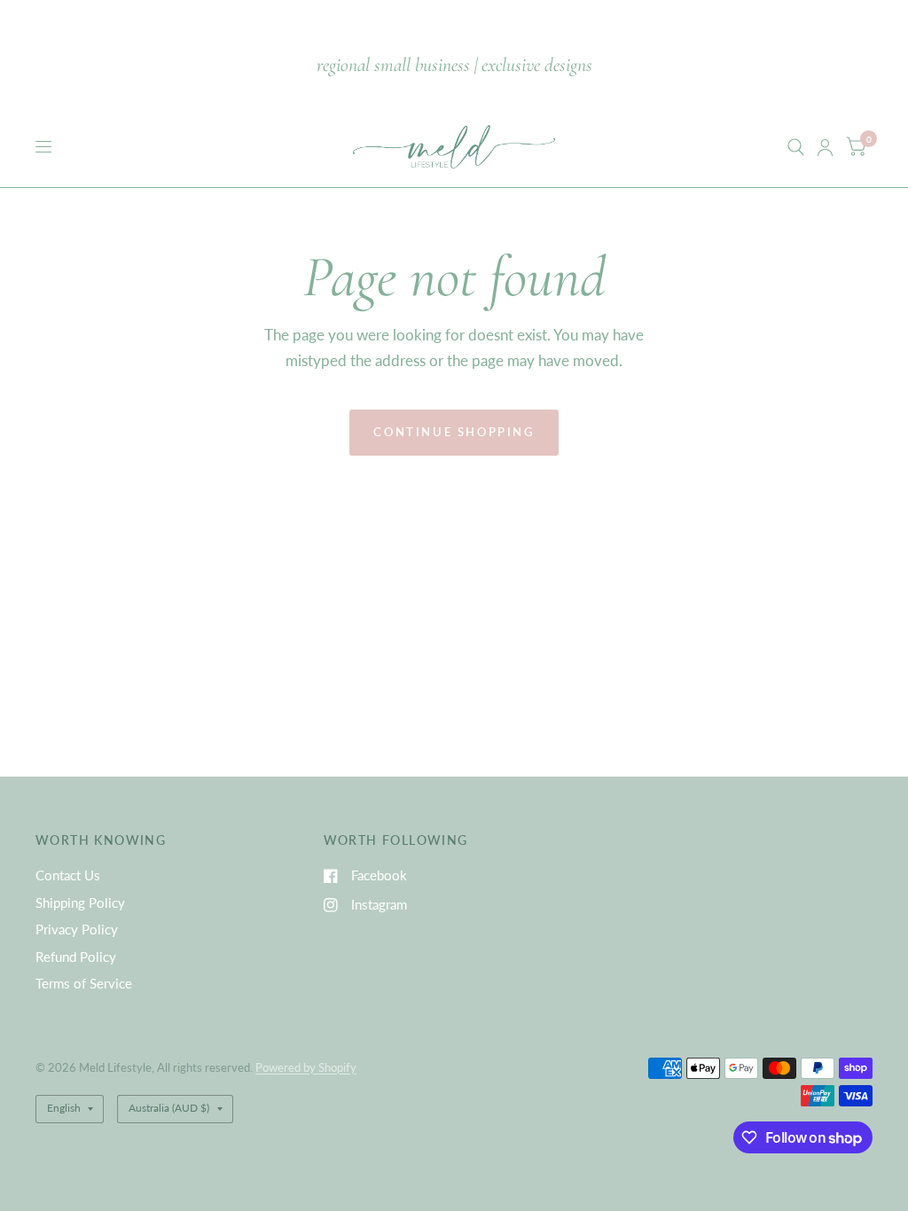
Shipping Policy (80, 902)
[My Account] (825, 147)
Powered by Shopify (305, 1067)
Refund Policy (75, 957)
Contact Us (67, 875)
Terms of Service (83, 983)
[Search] (795, 147)
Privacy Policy (76, 929)
